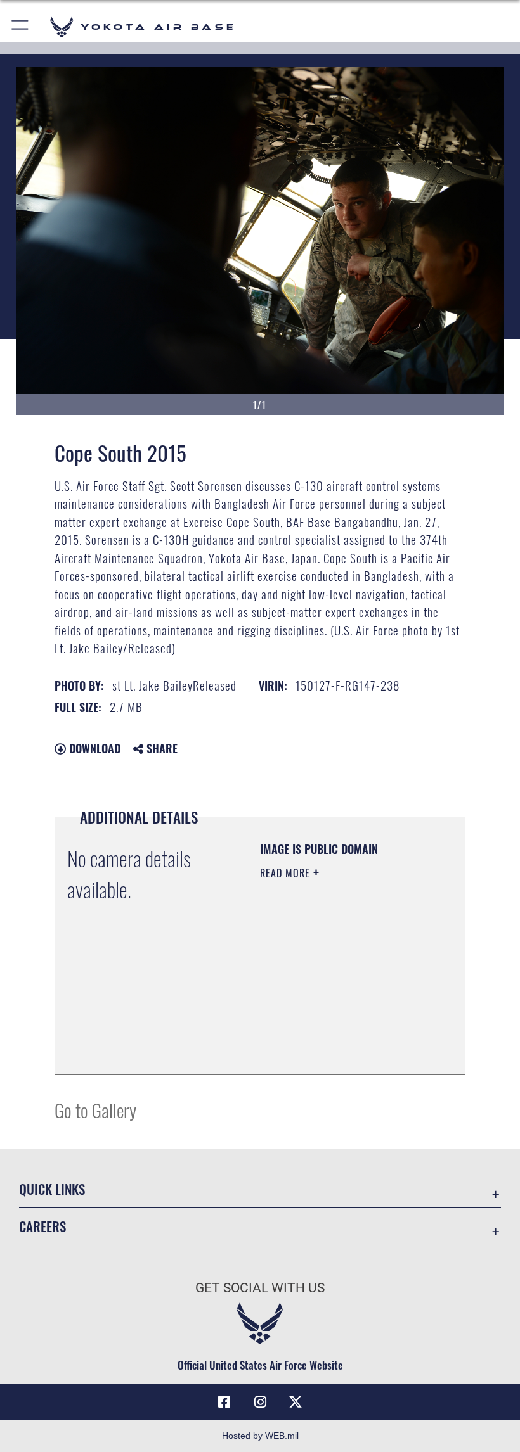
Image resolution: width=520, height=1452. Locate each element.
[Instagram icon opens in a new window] (260, 1401)
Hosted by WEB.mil (260, 1435)
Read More (286, 873)
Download (93, 748)
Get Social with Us (260, 1288)
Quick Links (52, 1189)
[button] (20, 27)
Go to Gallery (95, 1109)
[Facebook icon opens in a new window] (224, 1401)
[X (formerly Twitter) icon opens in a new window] (295, 1401)
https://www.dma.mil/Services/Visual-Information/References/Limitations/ (337, 1033)
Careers (42, 1226)
